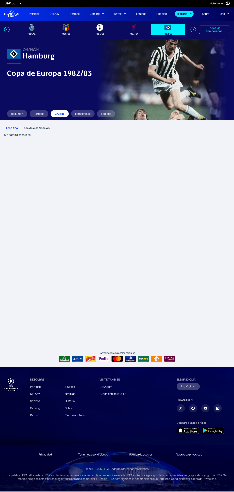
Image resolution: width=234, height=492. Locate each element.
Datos (34, 415)
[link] (34, 13)
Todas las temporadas (214, 29)
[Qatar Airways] (169, 359)
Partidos (35, 387)
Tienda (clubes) (75, 415)
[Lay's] (90, 359)
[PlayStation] (77, 359)
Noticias (70, 394)
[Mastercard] (117, 359)
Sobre (68, 408)
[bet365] (143, 359)
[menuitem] (35, 13)
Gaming (35, 408)
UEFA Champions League (11, 13)
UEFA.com (106, 387)
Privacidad (45, 454)
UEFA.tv (35, 394)
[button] (97, 13)
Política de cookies (140, 454)
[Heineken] (64, 359)
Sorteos (35, 401)
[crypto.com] (130, 359)
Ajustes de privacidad (189, 454)
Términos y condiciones (93, 454)
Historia (70, 401)
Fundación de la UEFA (113, 394)
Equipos (70, 387)
